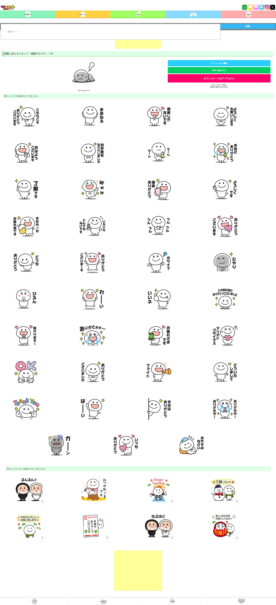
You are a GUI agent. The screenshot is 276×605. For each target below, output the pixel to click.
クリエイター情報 (219, 63)
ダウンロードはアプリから (219, 78)
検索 (248, 26)
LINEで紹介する (219, 70)
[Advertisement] (138, 41)
